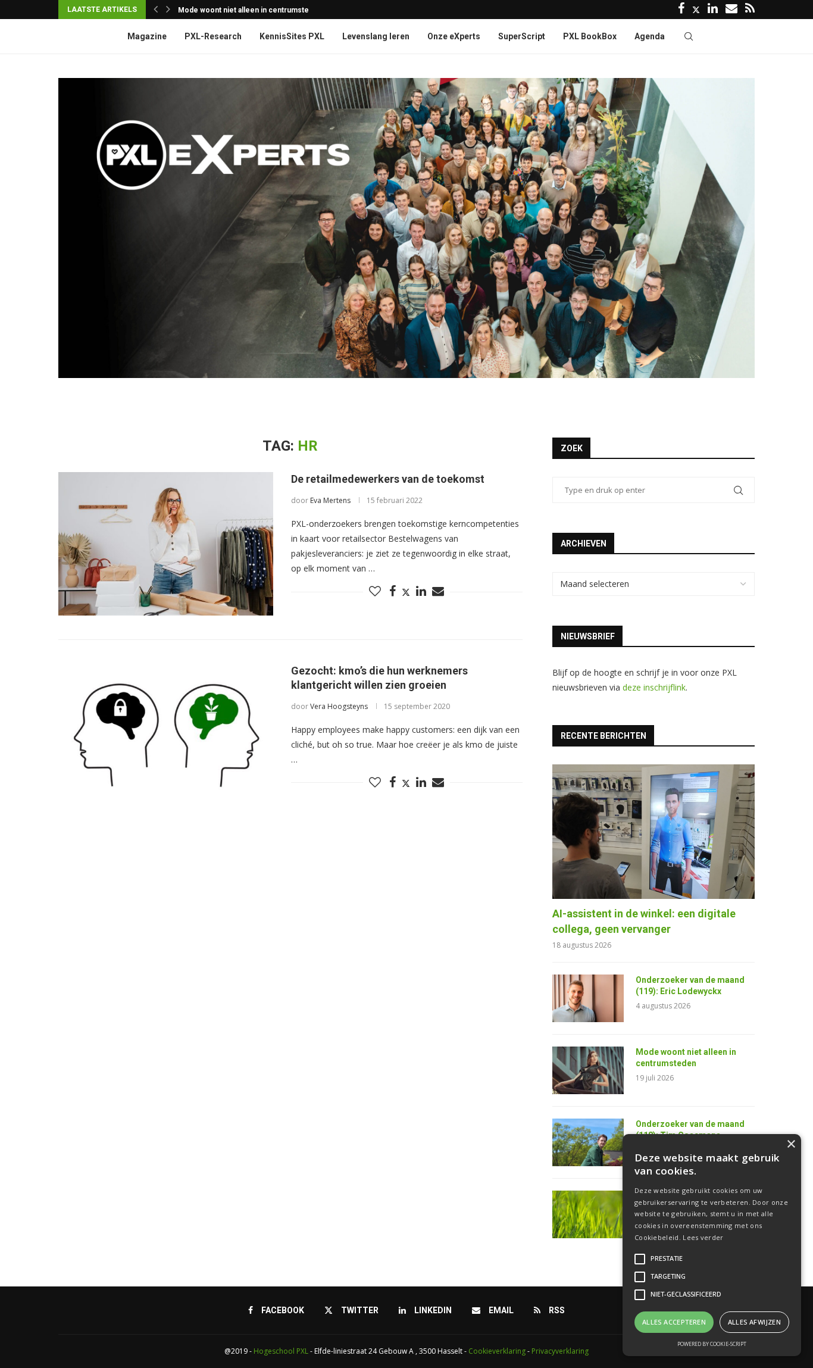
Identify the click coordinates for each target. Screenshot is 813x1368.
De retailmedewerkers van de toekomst (387, 479)
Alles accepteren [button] (674, 1321)
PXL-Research (213, 36)
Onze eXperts (453, 36)
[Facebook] (681, 9)
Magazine (147, 36)
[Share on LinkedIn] (421, 591)
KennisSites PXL (291, 36)
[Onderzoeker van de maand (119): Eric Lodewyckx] (588, 998)
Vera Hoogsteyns (339, 706)
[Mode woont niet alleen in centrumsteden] (588, 1070)
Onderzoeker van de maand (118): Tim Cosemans (690, 1130)
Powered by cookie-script (711, 1344)
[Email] (731, 9)
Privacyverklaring (560, 1351)
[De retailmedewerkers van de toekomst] (165, 543)
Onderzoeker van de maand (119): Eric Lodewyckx (690, 986)
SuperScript (521, 36)
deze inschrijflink (654, 687)
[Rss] (750, 9)
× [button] (790, 1144)
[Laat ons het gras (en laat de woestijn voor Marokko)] (588, 1214)
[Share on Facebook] (392, 591)
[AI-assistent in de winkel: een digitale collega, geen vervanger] (653, 831)
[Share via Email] (438, 591)
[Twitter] (696, 9)
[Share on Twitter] (406, 592)
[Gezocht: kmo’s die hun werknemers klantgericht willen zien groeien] (165, 735)
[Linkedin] (713, 9)
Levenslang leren (375, 36)
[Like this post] (375, 591)
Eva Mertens (330, 500)
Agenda (649, 36)
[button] (156, 9)
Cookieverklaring (497, 1351)
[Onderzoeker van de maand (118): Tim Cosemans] (588, 1142)
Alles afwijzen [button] (754, 1321)
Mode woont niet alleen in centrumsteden (686, 1058)
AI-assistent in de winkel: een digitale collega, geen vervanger (644, 921)
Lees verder (703, 1237)
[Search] (689, 36)
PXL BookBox (590, 36)
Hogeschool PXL (281, 1351)
